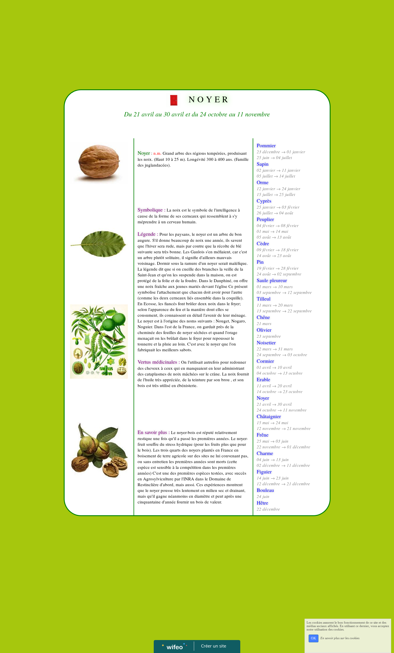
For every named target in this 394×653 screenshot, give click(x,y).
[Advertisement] (197, 43)
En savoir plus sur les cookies (339, 638)
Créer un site (213, 646)
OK (313, 638)
